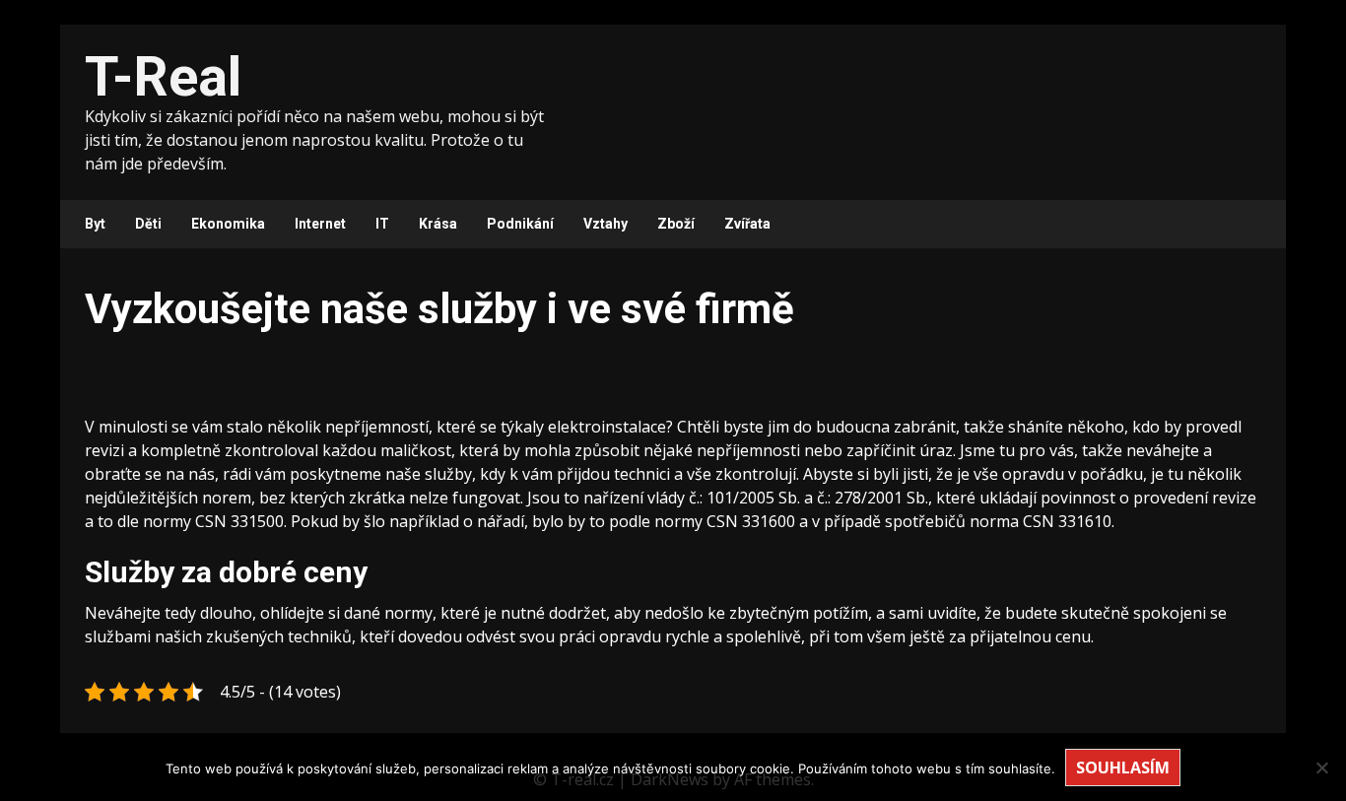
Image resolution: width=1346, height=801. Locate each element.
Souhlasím (1123, 767)
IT (382, 224)
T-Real (163, 76)
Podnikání (520, 224)
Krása (438, 224)
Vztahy (605, 224)
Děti (148, 224)
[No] (1321, 767)
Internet (320, 224)
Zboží (676, 224)
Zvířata (747, 224)
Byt (95, 224)
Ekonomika (228, 224)
